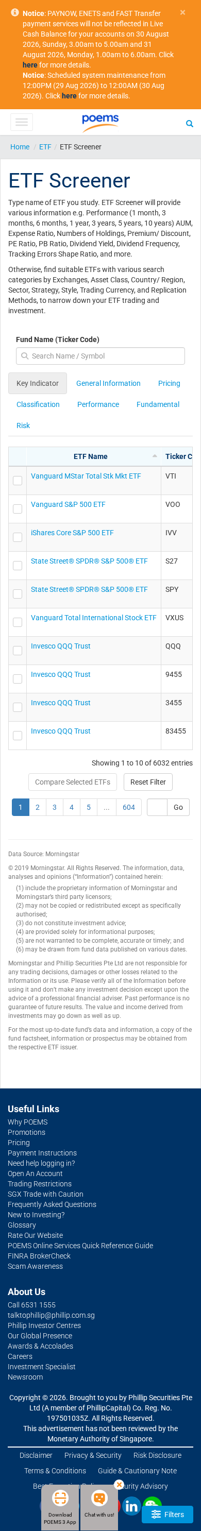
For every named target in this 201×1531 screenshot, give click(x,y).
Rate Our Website (35, 1235)
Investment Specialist (42, 1367)
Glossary (22, 1225)
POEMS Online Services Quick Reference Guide (80, 1245)
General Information (108, 383)
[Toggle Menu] (21, 122)
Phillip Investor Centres (44, 1325)
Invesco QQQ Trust (61, 646)
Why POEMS (27, 1122)
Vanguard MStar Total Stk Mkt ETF (86, 476)
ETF (45, 147)
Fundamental (158, 404)
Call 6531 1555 (32, 1305)
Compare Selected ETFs (72, 782)
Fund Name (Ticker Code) (57, 339)
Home (19, 147)
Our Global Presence (40, 1336)
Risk (23, 425)
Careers (20, 1356)
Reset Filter (148, 782)
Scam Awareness (35, 1266)
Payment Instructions (42, 1153)
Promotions (26, 1132)
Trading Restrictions (40, 1184)
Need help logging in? (41, 1163)
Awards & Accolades (40, 1346)
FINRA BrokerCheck (39, 1256)
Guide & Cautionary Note (137, 1471)
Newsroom (25, 1377)
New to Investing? (36, 1215)
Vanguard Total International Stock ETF (94, 618)
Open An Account (35, 1173)
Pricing (169, 383)
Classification (38, 404)
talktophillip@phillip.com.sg (51, 1315)
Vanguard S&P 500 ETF (68, 504)
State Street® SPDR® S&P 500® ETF (89, 561)
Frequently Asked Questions (52, 1204)
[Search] (189, 123)
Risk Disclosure (157, 1455)
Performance (98, 404)
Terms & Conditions (55, 1471)
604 (129, 807)
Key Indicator (37, 383)
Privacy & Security (93, 1455)
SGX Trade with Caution (45, 1194)
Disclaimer (36, 1455)
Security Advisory (140, 1486)
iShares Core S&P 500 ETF (72, 533)
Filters (173, 1514)
